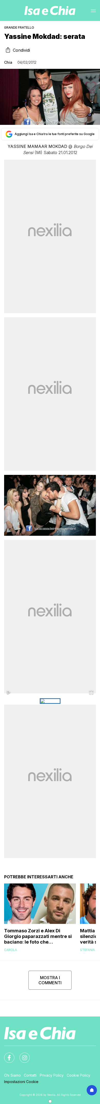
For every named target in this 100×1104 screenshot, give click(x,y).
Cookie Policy (78, 1075)
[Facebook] (6, 1055)
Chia (8, 62)
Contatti (30, 1075)
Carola (10, 950)
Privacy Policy (52, 1075)
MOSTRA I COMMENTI (50, 980)
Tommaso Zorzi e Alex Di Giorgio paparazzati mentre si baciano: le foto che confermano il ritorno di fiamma (38, 936)
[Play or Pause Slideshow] (8, 692)
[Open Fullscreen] (91, 692)
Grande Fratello (19, 27)
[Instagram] (21, 1055)
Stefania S (89, 950)
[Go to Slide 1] (50, 701)
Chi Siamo (12, 1075)
